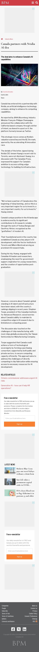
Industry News (9, 39)
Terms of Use (6, 613)
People (4, 608)
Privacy (34, 611)
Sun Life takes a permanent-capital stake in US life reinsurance (24, 482)
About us (34, 605)
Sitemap (34, 619)
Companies (5, 605)
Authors (4, 619)
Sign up (19, 424)
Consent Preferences (31, 616)
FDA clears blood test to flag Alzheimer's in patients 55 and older (25, 493)
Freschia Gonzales (8, 92)
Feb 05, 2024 (4, 95)
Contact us (34, 608)
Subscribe (5, 611)
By (7, 92)
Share (2, 98)
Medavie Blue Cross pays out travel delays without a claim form (25, 471)
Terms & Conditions (8, 616)
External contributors (8, 621)
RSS (34, 621)
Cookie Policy (33, 613)
